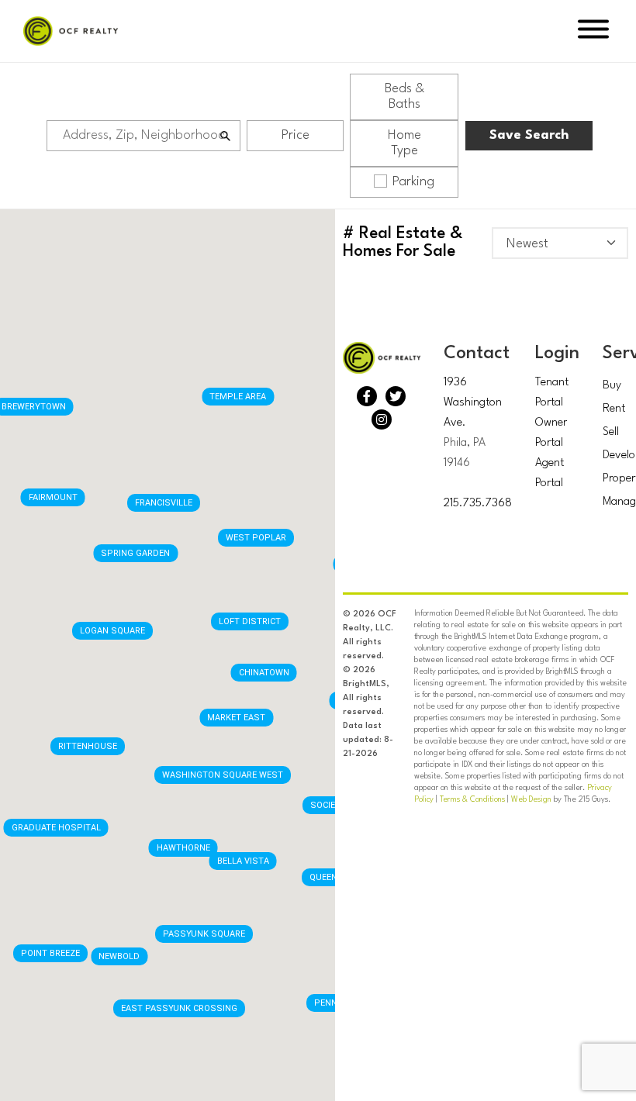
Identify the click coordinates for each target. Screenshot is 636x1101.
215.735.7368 (478, 503)
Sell (611, 432)
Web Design (531, 799)
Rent (614, 409)
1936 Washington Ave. (473, 403)
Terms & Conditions (472, 799)
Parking (413, 181)
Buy (612, 386)
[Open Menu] (593, 31)
